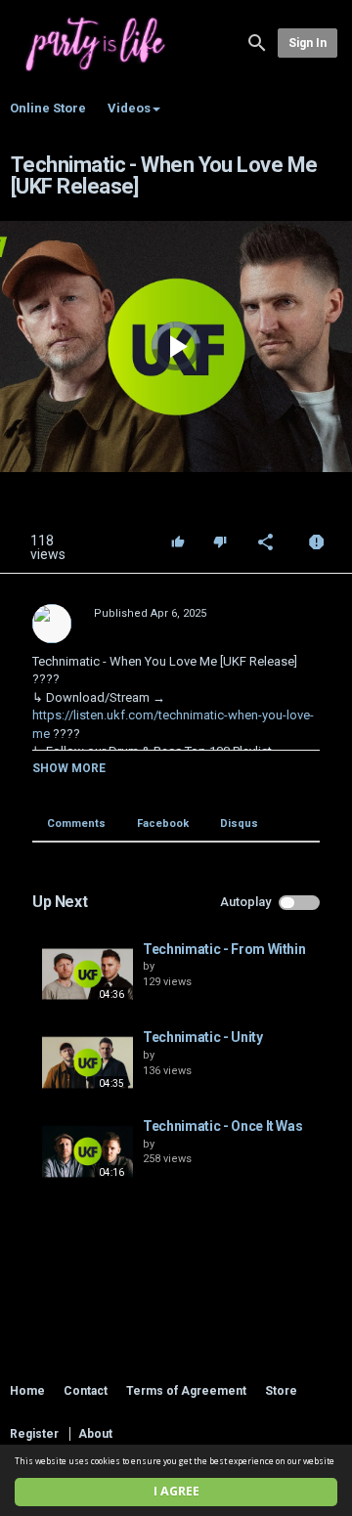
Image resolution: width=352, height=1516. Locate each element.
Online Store (48, 108)
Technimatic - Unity (202, 1037)
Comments (76, 823)
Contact (86, 1391)
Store (281, 1391)
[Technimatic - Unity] (87, 1062)
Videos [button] (129, 108)
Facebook (163, 823)
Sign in (307, 43)
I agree (176, 1491)
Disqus (239, 823)
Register (34, 1434)
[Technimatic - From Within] (87, 974)
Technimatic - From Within (224, 949)
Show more (69, 768)
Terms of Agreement (186, 1391)
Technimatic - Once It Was (222, 1126)
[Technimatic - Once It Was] (87, 1151)
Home (27, 1391)
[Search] (257, 41)
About (95, 1434)
